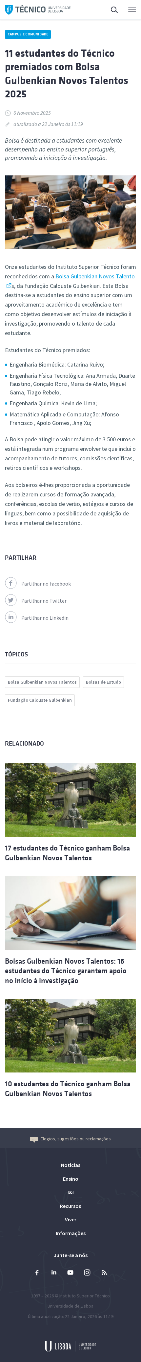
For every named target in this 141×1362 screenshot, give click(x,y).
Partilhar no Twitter (44, 600)
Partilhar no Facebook (46, 583)
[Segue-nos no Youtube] (70, 1273)
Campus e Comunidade (28, 34)
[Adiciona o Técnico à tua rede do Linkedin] (54, 1273)
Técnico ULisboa (37, 10)
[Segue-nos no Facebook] (37, 1273)
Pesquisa (110, 10)
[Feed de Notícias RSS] (104, 1273)
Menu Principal (128, 10)
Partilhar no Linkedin (45, 617)
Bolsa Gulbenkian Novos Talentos (42, 682)
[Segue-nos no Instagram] (87, 1273)
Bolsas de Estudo (103, 682)
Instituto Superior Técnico (84, 1296)
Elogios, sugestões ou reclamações (76, 1139)
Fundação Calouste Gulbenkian (40, 700)
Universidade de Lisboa (70, 1306)
